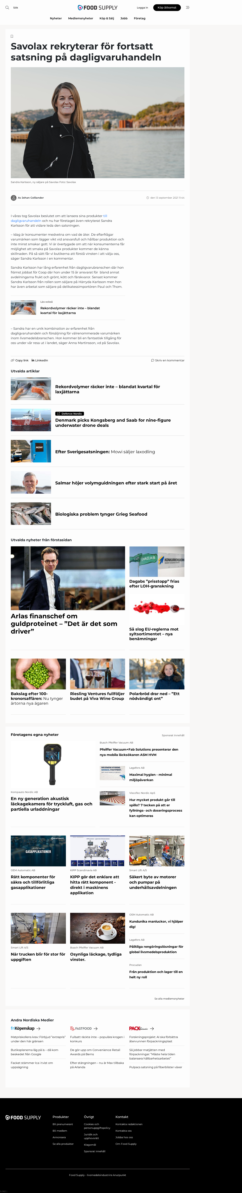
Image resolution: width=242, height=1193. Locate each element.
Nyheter (56, 18)
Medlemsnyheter (80, 18)
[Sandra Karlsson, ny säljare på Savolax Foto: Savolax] (97, 122)
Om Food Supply (126, 1143)
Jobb (124, 18)
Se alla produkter (63, 1143)
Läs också (46, 301)
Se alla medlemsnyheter (169, 998)
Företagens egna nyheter (35, 735)
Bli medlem (60, 1130)
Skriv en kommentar (169, 360)
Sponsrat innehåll (94, 1151)
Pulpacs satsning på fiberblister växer (155, 1067)
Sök (15, 7)
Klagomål (90, 1144)
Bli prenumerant (63, 1124)
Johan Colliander (33, 197)
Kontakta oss (124, 1130)
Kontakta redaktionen (129, 1124)
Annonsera (59, 1137)
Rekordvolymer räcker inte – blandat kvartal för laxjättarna (70, 310)
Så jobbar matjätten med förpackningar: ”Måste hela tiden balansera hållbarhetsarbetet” (152, 1054)
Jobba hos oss (124, 1137)
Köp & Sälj (107, 18)
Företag (139, 18)
